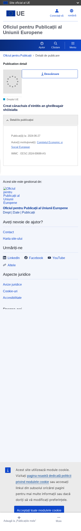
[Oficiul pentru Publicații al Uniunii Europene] (16, 13)
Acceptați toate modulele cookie (39, 510)
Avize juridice (12, 284)
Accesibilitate (12, 297)
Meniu (73, 47)
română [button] (72, 15)
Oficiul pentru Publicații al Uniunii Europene (32, 29)
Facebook (36, 258)
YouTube (58, 258)
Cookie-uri (10, 291)
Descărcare (51, 73)
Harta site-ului (12, 238)
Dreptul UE (12, 99)
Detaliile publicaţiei (21, 119)
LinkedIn (14, 258)
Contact (8, 232)
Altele (12, 265)
